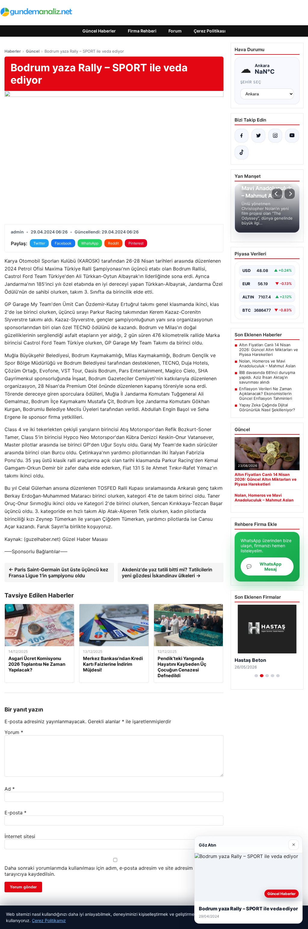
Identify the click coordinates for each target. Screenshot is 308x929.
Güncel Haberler (99, 30)
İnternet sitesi (20, 836)
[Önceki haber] (277, 194)
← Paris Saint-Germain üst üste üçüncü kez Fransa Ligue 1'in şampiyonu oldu (58, 572)
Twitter (39, 243)
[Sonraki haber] (290, 194)
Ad (10, 789)
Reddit (113, 243)
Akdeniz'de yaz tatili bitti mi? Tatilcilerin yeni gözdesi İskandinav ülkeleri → (167, 572)
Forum (175, 30)
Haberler (13, 51)
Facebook (63, 243)
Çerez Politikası (210, 30)
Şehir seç (251, 82)
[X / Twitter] (258, 136)
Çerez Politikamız (49, 920)
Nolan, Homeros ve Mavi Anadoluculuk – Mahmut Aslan (267, 363)
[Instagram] (275, 136)
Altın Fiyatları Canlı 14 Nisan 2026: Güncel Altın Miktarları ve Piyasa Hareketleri (268, 349)
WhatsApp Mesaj (264, 566)
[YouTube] (292, 136)
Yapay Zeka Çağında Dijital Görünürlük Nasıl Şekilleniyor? (267, 407)
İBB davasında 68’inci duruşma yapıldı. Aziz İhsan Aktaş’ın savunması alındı (267, 377)
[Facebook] (241, 136)
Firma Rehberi (142, 30)
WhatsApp (89, 243)
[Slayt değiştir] (256, 675)
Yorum (14, 732)
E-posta (15, 813)
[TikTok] (241, 152)
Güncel (32, 51)
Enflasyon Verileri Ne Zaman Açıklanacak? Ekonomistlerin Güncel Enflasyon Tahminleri (265, 393)
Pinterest (135, 243)
